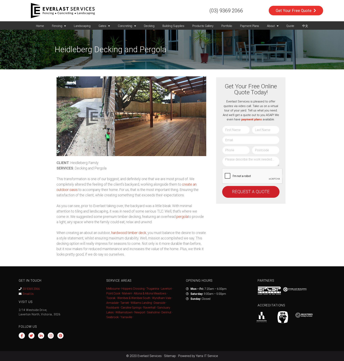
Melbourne (113, 288)
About (271, 26)
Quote (290, 26)
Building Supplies (173, 26)
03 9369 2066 (31, 288)
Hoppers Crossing (133, 288)
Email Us (28, 293)
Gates (102, 26)
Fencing (57, 26)
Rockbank (112, 307)
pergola (182, 216)
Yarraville (126, 317)
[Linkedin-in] (41, 335)
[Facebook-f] (22, 335)
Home (40, 26)
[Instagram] (51, 335)
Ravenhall (149, 307)
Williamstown (124, 312)
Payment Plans (249, 26)
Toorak (110, 298)
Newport (139, 312)
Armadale (112, 302)
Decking (149, 26)
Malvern (127, 293)
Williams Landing (141, 302)
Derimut (166, 312)
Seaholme (153, 312)
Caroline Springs (131, 307)
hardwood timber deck (128, 233)
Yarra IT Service (207, 356)
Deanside (159, 302)
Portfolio (226, 26)
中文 (305, 26)
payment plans (251, 119)
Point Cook (113, 293)
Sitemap (170, 356)
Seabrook (112, 317)
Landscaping (82, 26)
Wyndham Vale (161, 298)
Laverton (166, 288)
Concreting (125, 26)
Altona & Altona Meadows (150, 293)
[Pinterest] (60, 335)
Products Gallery (202, 26)
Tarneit (124, 302)
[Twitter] (31, 335)
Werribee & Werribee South (133, 298)
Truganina (152, 288)
